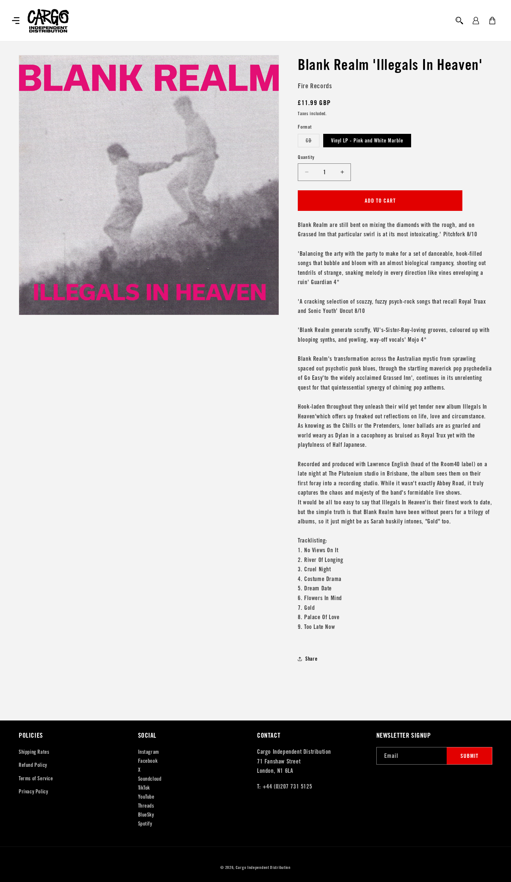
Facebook (148, 760)
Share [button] (311, 658)
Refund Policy (33, 765)
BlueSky (146, 814)
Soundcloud (150, 778)
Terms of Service (36, 778)
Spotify (145, 823)
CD (312, 142)
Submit (469, 755)
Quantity (306, 157)
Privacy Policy (33, 791)
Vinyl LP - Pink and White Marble (367, 140)
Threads (146, 805)
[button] (15, 20)
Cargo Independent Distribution (263, 867)
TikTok (144, 787)
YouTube (146, 796)
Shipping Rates (34, 752)
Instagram (148, 752)
